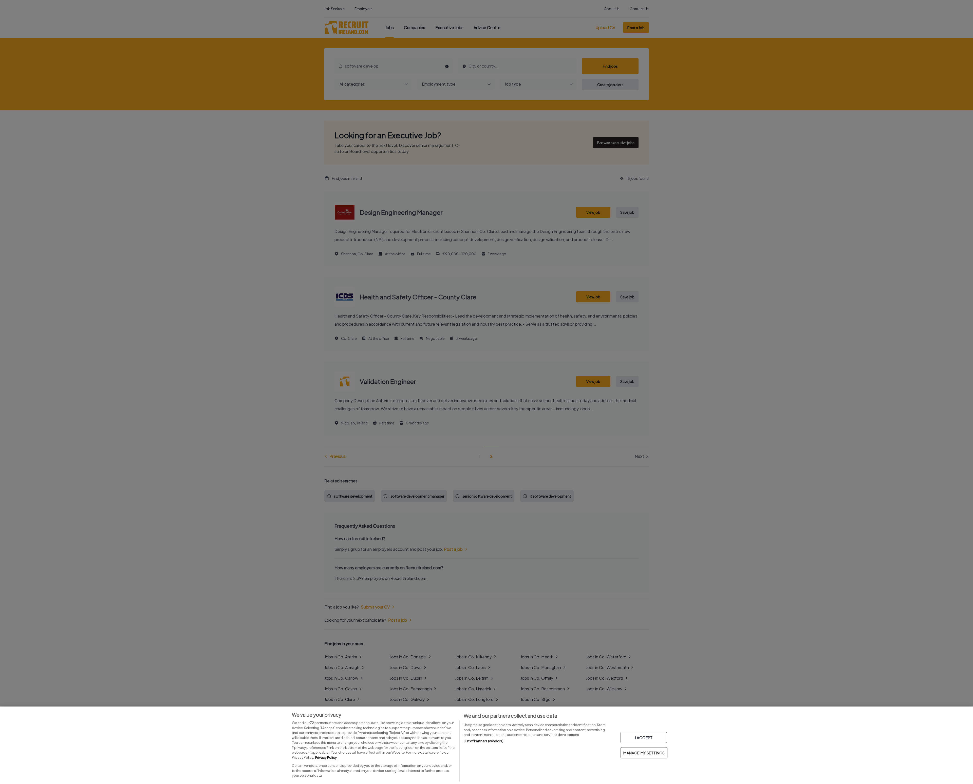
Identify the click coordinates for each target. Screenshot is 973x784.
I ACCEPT (643, 737)
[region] (486, 745)
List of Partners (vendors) (483, 741)
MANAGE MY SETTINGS (644, 752)
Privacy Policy (326, 757)
